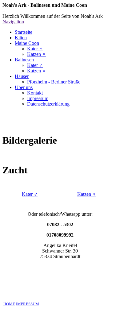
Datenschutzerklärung (48, 103)
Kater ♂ (35, 48)
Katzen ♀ (36, 54)
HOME (9, 304)
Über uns (24, 87)
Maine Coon (27, 43)
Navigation (13, 21)
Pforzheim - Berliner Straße (53, 81)
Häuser (22, 76)
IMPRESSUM (27, 304)
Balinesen (24, 59)
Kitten (21, 37)
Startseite (23, 32)
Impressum (37, 98)
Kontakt (35, 92)
